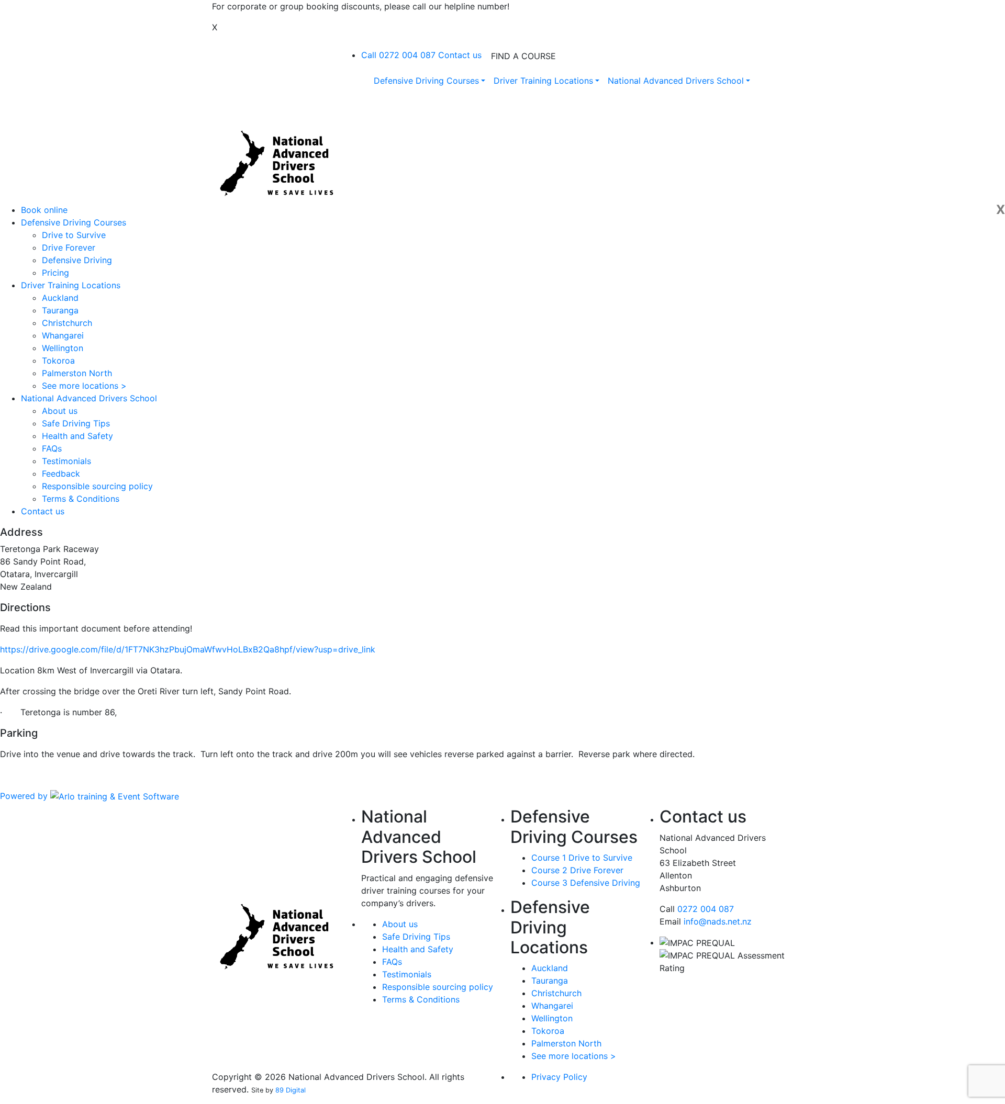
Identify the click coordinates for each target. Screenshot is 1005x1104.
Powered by (25, 796)
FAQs (52, 448)
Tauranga (60, 310)
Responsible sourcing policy (97, 486)
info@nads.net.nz (718, 921)
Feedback (61, 473)
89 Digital (290, 1090)
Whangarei (63, 335)
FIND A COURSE (523, 56)
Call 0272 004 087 (398, 55)
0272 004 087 (705, 909)
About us (59, 410)
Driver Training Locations (70, 285)
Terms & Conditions (80, 498)
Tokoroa (58, 360)
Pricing (55, 272)
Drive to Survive (74, 235)
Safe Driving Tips (76, 423)
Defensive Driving (77, 260)
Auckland (60, 297)
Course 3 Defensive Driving (585, 882)
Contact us (460, 55)
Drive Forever (68, 247)
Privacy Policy (559, 1077)
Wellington (62, 348)
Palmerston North (77, 373)
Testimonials (66, 461)
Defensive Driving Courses (73, 222)
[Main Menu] (368, 43)
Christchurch (67, 323)
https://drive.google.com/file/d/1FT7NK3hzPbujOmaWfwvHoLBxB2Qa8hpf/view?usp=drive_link (187, 649)
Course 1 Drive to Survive (581, 857)
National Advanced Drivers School (89, 398)
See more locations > (84, 385)
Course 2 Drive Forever (577, 870)
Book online (44, 210)
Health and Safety (77, 436)
